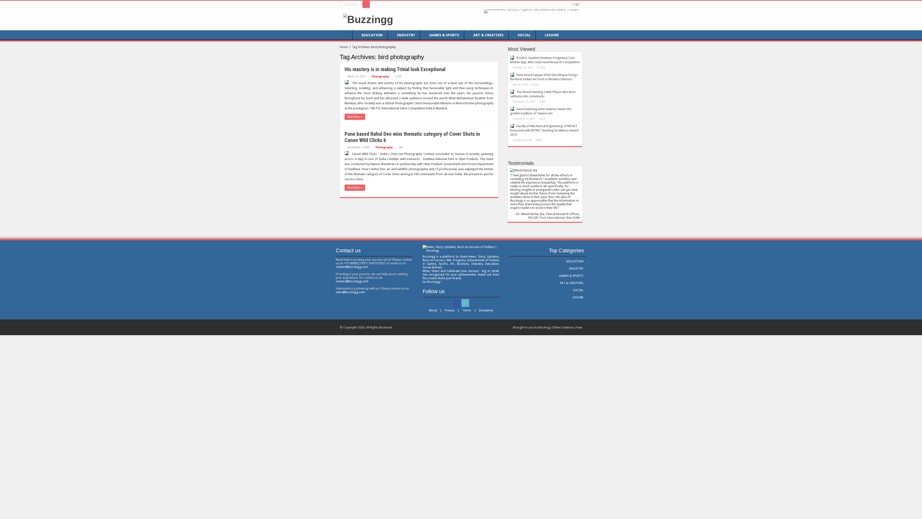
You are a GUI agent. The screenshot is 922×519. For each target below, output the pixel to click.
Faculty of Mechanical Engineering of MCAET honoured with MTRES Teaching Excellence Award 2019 (544, 130)
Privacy (450, 310)
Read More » (354, 116)
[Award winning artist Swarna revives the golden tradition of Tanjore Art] (512, 109)
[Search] (366, 4)
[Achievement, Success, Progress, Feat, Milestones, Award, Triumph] (531, 11)
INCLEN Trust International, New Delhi (554, 217)
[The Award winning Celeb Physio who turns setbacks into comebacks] (512, 92)
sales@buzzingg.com (350, 292)
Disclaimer (486, 310)
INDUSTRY (406, 35)
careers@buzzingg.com (352, 281)
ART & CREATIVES (488, 35)
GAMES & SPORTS (444, 35)
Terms (466, 310)
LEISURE (552, 35)
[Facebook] (374, 4)
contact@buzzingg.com (352, 267)
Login (576, 4)
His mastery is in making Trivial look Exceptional (395, 69)
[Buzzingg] (368, 19)
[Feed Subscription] (497, 57)
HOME (346, 35)
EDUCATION (372, 35)
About (433, 310)
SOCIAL (524, 35)
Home (344, 47)
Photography (380, 76)
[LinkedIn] (379, 4)
